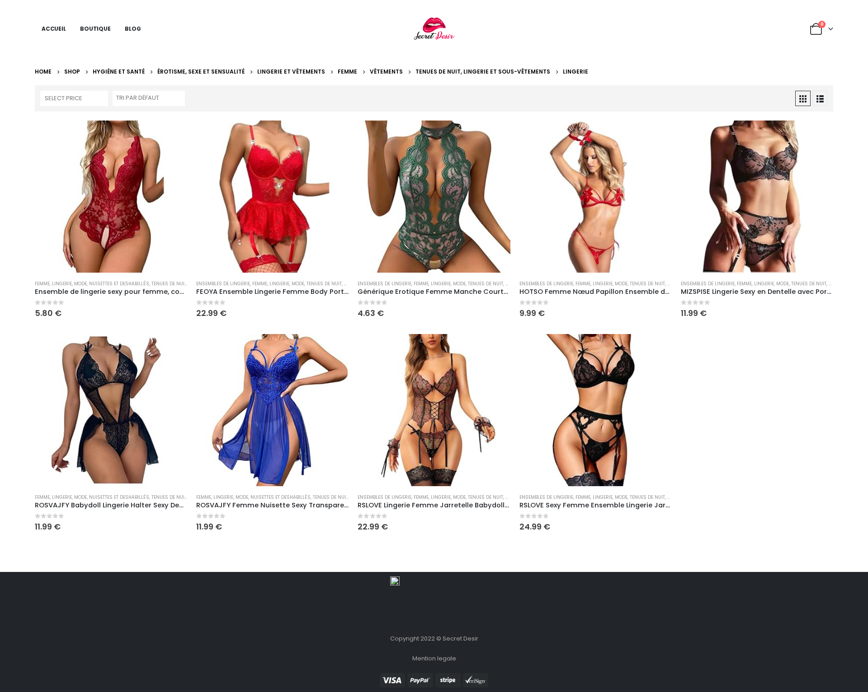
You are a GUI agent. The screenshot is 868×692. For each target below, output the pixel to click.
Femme (42, 283)
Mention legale (434, 658)
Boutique (95, 29)
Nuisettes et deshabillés (119, 283)
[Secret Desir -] (434, 29)
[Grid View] (803, 98)
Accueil (54, 29)
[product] (111, 197)
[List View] (820, 98)
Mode (80, 283)
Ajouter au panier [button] (172, 135)
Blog (133, 29)
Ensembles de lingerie (223, 283)
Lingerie (62, 283)
